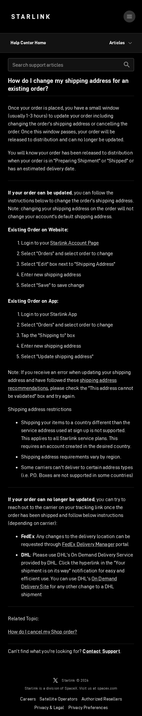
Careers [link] (28, 698)
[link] (31, 16)
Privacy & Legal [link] (49, 707)
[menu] (129, 16)
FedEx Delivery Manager (88, 544)
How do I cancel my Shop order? (42, 631)
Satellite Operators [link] (58, 698)
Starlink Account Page (74, 243)
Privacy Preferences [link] (88, 707)
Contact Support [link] (101, 651)
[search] (126, 64)
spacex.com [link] (107, 688)
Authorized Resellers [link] (102, 698)
